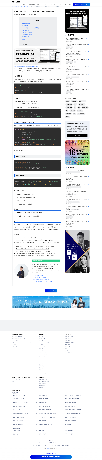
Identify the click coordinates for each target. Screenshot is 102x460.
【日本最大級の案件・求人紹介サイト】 (42, 282)
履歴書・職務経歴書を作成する (51, 457)
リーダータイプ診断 (43, 373)
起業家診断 (41, 367)
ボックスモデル (76, 77)
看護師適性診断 (42, 365)
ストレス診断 (42, 347)
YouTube (55, 442)
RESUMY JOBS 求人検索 (44, 381)
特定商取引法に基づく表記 (58, 445)
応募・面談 (67, 345)
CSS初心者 (68, 77)
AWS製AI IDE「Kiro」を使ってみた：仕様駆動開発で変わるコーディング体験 (35, 247)
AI (77, 54)
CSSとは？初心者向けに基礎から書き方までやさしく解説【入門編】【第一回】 (35, 255)
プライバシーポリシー (46, 445)
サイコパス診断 (42, 371)
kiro (66, 62)
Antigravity (71, 39)
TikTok (40, 442)
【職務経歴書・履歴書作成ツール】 (41, 279)
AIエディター (77, 39)
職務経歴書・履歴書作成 (17, 337)
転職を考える (68, 339)
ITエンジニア (68, 54)
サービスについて (37, 445)
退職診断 (41, 369)
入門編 (70, 92)
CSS (72, 77)
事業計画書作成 (42, 383)
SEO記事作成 (42, 385)
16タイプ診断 (42, 339)
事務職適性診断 (42, 361)
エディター (70, 69)
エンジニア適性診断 (43, 355)
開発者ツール (70, 62)
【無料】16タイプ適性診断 (39, 277)
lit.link (50, 442)
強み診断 (41, 341)
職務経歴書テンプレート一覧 (18, 339)
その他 (66, 351)
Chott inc (48, 448)
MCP (72, 47)
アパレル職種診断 (42, 353)
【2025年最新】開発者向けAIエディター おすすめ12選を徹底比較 (32, 249)
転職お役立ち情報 (69, 337)
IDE (74, 62)
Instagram (46, 442)
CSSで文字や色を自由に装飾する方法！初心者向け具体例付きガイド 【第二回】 (36, 253)
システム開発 (74, 54)
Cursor (67, 39)
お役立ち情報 (15, 341)
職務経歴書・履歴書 (69, 343)
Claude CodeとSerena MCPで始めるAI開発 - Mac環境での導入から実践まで (34, 240)
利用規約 (67, 445)
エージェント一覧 (16, 379)
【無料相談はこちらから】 (39, 275)
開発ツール (77, 69)
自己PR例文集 (15, 347)
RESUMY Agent (15, 381)
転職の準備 (67, 341)
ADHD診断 (41, 351)
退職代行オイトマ (42, 387)
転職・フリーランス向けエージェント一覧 (21, 343)
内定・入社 (67, 347)
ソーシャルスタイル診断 (44, 343)
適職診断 (41, 349)
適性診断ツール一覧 (43, 337)
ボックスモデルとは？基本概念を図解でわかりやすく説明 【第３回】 (33, 251)
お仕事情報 (14, 345)
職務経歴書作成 (15, 6)
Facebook (61, 442)
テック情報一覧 (24, 6)
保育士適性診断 (42, 363)
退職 (66, 349)
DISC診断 (41, 345)
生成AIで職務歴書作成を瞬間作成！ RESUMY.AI (26, 66)
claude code (68, 47)
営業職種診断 (42, 357)
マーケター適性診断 (43, 359)
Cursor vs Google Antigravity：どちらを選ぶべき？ (28, 238)
